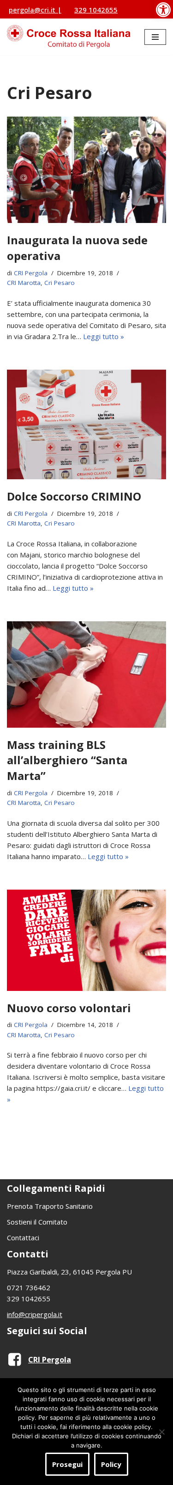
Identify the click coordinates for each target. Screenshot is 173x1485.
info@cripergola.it (34, 1314)
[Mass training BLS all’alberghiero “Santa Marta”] (86, 674)
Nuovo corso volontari (69, 1007)
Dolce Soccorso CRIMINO (74, 496)
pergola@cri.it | (35, 9)
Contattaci (23, 1237)
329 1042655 (96, 9)
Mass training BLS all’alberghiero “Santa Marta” (67, 760)
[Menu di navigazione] (155, 37)
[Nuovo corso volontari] (86, 940)
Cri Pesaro (59, 282)
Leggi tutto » (103, 336)
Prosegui (67, 1464)
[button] (163, 9)
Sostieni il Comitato (37, 1221)
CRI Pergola (31, 273)
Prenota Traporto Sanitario (50, 1206)
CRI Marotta (24, 282)
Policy (111, 1464)
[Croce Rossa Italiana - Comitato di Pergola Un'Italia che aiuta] (69, 37)
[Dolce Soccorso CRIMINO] (86, 424)
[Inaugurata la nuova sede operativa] (86, 170)
